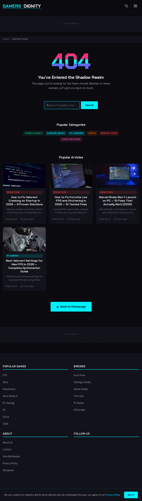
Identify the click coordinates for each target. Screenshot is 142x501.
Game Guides (33, 133)
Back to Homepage (73, 306)
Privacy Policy (10, 463)
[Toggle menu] (135, 6)
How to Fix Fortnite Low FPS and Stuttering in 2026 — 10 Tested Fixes (71, 200)
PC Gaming (77, 133)
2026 (5, 423)
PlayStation (9, 389)
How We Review (11, 456)
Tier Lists (79, 396)
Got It (131, 494)
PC (4, 409)
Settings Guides (82, 382)
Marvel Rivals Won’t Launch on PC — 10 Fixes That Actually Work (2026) (117, 200)
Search (89, 105)
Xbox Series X (10, 396)
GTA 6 (92, 133)
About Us (8, 442)
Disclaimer (8, 470)
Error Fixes (109, 133)
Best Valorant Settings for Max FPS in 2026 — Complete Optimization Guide (24, 266)
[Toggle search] (126, 6)
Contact (7, 449)
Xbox (5, 382)
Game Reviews (71, 139)
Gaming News (56, 133)
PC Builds (79, 403)
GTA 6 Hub (79, 409)
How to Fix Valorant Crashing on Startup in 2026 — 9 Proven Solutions (24, 200)
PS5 (5, 375)
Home (6, 38)
